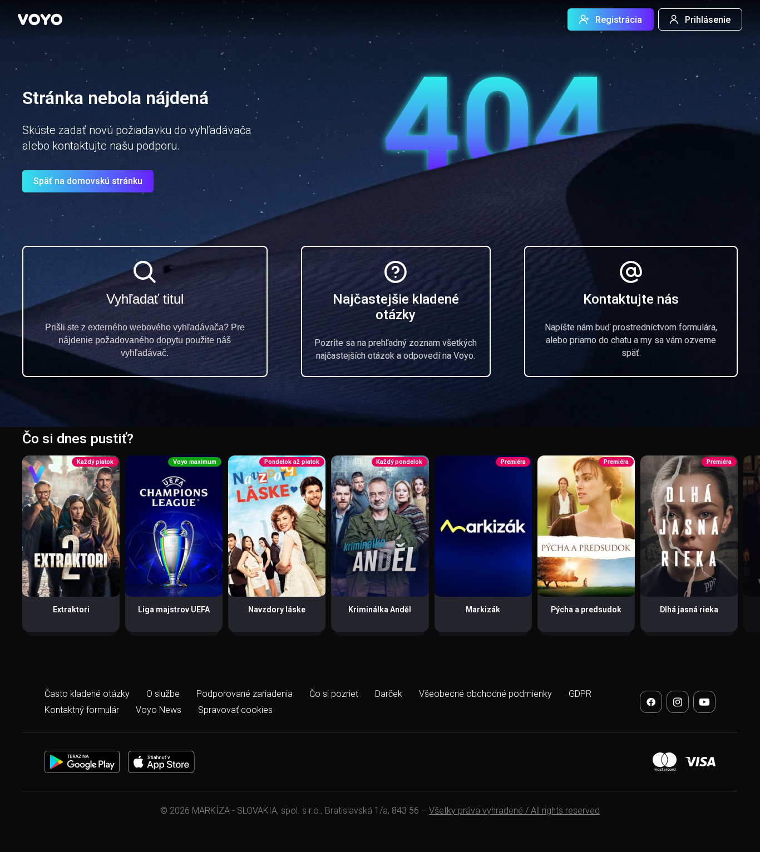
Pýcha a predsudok (586, 609)
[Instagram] (678, 702)
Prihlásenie (708, 19)
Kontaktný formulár (82, 710)
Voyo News (158, 710)
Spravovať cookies (235, 710)
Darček (388, 693)
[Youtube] (704, 702)
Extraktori (71, 609)
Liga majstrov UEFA (174, 609)
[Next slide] (740, 549)
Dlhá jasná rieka (689, 609)
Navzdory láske (276, 609)
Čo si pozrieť (333, 693)
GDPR (580, 693)
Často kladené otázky (87, 693)
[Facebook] (651, 702)
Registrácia (618, 19)
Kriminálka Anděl (379, 609)
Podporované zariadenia (244, 693)
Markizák (483, 609)
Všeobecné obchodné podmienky (485, 693)
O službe (163, 693)
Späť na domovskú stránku (87, 181)
